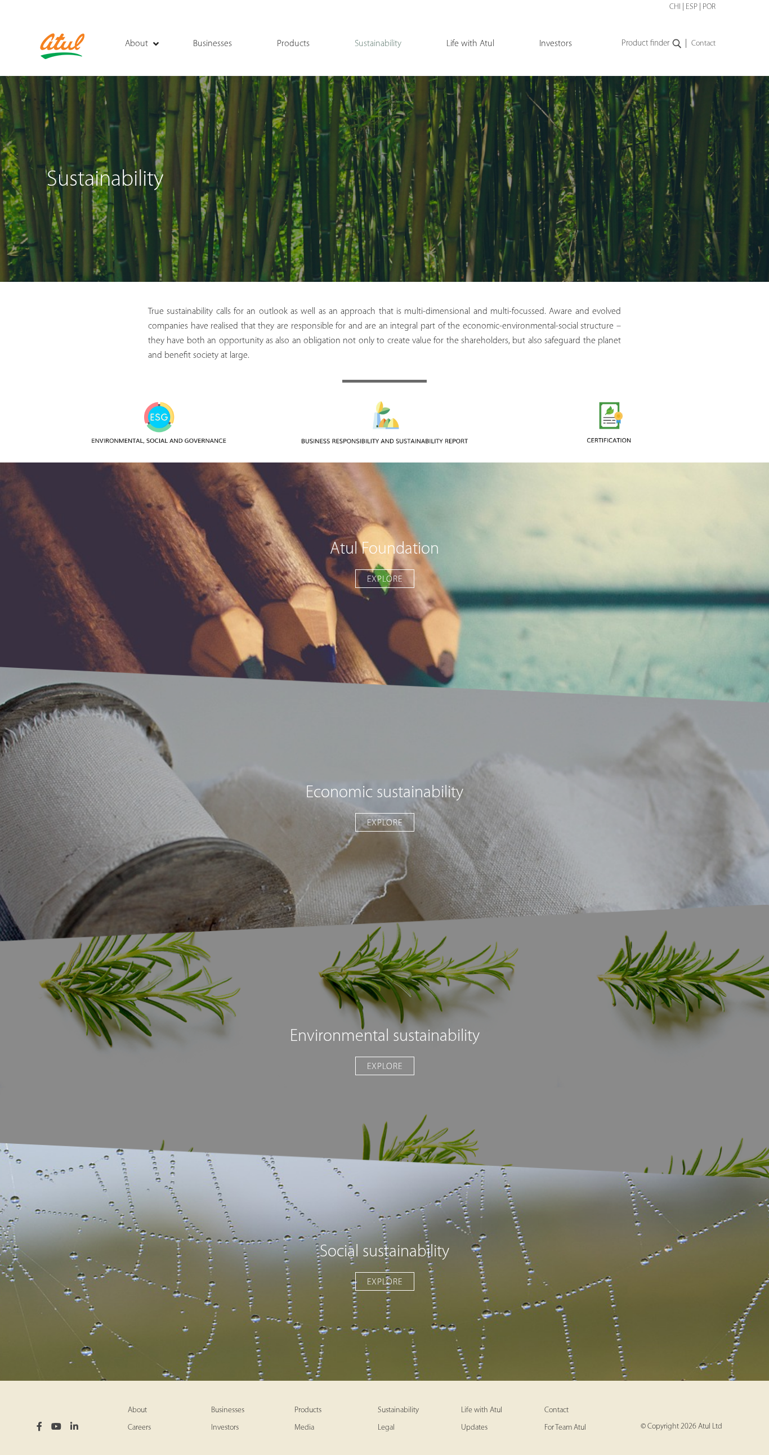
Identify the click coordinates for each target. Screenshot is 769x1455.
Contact (703, 43)
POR (709, 7)
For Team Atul (565, 1427)
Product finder (645, 43)
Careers (139, 1427)
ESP (692, 7)
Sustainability (398, 1410)
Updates (474, 1427)
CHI (675, 7)
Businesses (227, 1410)
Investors (225, 1427)
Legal (386, 1427)
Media (304, 1427)
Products (307, 1410)
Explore (385, 579)
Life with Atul (481, 1410)
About (137, 1410)
